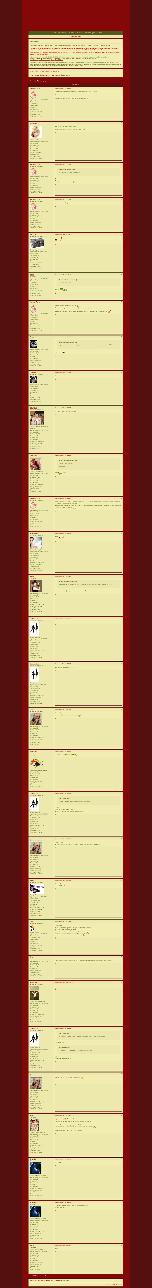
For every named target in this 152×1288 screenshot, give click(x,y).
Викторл (33, 234)
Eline (31, 1115)
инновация (33, 123)
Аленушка (33, 408)
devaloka (33, 1159)
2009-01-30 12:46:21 (67, 88)
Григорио (33, 337)
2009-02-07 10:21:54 (67, 839)
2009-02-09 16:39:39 (67, 1159)
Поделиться (58, 88)
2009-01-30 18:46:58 (67, 372)
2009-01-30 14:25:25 (67, 164)
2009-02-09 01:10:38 (67, 1028)
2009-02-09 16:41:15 (67, 1202)
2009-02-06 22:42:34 (67, 751)
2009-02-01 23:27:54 (67, 498)
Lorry (31, 709)
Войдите (42, 71)
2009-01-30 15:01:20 (67, 274)
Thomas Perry (34, 618)
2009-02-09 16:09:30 (67, 1115)
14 (43, 81)
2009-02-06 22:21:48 (67, 709)
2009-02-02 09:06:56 (67, 533)
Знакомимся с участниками (50, 75)
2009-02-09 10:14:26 (67, 1074)
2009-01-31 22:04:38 (67, 455)
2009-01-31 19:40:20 (67, 407)
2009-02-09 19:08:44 (67, 1245)
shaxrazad (33, 751)
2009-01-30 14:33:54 (67, 199)
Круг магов (35, 75)
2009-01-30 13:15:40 (67, 123)
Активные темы (76, 36)
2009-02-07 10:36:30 (67, 880)
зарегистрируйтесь (53, 71)
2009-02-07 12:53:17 (67, 921)
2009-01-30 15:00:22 (67, 234)
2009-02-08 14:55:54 (67, 957)
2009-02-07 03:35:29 (67, 793)
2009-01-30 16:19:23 (67, 302)
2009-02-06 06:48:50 (67, 618)
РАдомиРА (33, 982)
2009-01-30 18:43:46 (67, 337)
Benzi (32, 576)
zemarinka (33, 455)
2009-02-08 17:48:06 (67, 982)
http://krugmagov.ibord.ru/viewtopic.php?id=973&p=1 (46, 60)
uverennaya (34, 533)
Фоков (32, 275)
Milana (32, 1245)
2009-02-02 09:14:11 (67, 576)
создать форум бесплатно (114, 1284)
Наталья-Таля (35, 88)
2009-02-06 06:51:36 (67, 664)
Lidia (31, 922)
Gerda (32, 880)
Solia (31, 957)
